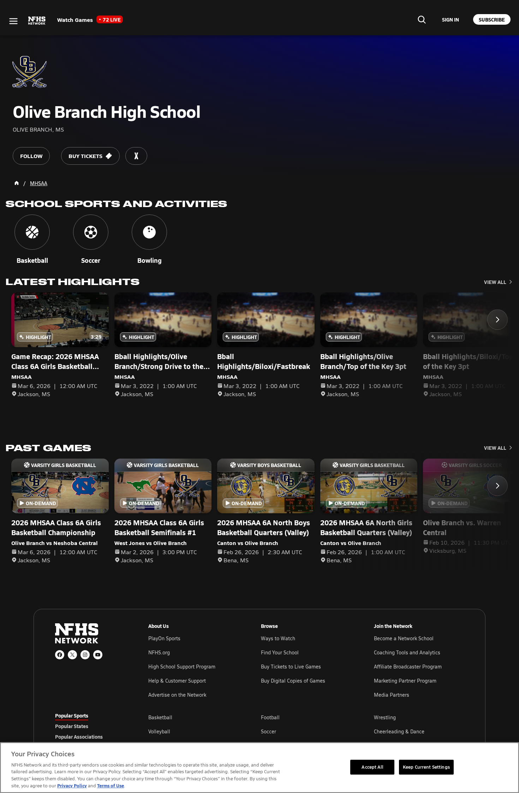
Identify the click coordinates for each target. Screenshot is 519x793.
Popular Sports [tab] (71, 715)
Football (270, 717)
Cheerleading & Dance (399, 731)
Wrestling (385, 717)
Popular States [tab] (71, 726)
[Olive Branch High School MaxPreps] (136, 156)
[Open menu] (13, 21)
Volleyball (159, 731)
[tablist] (90, 726)
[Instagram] (85, 654)
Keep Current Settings (426, 767)
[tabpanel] (306, 731)
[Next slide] (497, 319)
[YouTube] (97, 654)
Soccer (268, 731)
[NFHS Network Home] (37, 21)
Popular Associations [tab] (79, 736)
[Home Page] (16, 183)
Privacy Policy (72, 785)
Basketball (160, 717)
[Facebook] (59, 654)
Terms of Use (110, 785)
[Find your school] (421, 19)
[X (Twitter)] (72, 654)
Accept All (372, 767)
